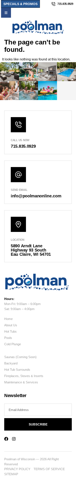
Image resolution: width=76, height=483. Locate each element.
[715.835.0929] (53, 4)
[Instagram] (14, 439)
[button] (6, 13)
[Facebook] (6, 439)
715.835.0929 (65, 3)
